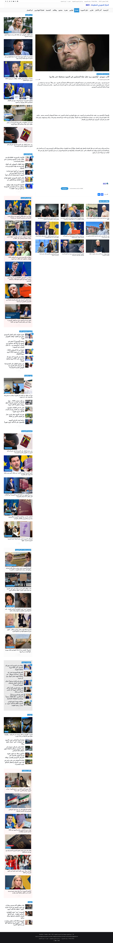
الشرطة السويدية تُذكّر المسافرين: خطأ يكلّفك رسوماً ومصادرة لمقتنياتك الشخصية (14, 696)
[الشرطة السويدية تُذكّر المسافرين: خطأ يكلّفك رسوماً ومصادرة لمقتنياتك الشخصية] (27, 696)
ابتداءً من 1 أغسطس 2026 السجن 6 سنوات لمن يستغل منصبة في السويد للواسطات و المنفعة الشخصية (19, 279)
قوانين (71, 10)
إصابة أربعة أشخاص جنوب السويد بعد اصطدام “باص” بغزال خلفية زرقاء (14, 742)
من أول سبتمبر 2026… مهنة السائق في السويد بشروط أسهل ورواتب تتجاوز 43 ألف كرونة (14, 402)
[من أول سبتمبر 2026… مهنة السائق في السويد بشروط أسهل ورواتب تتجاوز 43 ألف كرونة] (28, 402)
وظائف (55, 10)
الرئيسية (105, 10)
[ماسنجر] (99, 194)
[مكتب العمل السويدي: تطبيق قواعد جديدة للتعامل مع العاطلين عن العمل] (28, 179)
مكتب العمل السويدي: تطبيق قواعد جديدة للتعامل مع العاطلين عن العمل (14, 179)
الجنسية (48, 10)
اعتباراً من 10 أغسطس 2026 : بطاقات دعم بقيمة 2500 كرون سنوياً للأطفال (15, 352)
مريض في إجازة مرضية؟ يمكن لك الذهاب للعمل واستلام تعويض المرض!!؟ (14, 683)
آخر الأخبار (98, 10)
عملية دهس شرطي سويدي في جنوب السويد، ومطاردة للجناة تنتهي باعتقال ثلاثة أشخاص (14, 748)
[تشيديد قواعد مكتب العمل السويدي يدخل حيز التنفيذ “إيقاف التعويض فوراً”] (28, 336)
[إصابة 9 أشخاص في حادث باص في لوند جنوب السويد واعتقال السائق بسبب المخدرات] (28, 761)
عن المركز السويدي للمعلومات (77, 1)
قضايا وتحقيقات (105, 74)
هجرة (66, 10)
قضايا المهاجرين (39, 10)
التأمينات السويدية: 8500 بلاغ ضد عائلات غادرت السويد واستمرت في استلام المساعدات (14, 159)
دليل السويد (84, 10)
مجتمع (60, 10)
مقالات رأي (99, 74)
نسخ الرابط (64, 188)
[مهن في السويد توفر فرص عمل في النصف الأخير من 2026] (28, 415)
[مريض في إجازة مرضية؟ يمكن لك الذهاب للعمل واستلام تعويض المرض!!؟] (27, 682)
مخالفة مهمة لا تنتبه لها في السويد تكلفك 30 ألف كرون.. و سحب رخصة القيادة (14, 703)
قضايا (76, 10)
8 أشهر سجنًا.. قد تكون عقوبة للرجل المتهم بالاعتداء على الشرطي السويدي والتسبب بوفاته (14, 755)
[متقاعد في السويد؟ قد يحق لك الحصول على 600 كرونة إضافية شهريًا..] (28, 358)
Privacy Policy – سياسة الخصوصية (90, 1)
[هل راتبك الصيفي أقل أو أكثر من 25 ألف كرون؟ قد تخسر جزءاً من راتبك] (27, 689)
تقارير (91, 10)
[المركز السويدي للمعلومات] (56, 5)
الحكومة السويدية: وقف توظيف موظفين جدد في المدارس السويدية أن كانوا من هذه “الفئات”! (14, 186)
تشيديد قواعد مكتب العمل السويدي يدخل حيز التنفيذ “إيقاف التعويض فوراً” (14, 336)
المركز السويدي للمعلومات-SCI (103, 79)
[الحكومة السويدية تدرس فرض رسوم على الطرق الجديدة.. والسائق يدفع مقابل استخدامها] (72, 246)
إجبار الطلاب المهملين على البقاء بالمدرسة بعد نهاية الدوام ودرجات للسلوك (14, 166)
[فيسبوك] (102, 194)
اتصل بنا (69, 1)
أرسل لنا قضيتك (63, 1)
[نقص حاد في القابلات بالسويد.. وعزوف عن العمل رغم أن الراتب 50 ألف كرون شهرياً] (28, 409)
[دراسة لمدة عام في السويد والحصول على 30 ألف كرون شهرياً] (28, 421)
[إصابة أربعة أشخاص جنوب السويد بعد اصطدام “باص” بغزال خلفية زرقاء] (28, 741)
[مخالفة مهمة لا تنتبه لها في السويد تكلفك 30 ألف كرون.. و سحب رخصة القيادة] (27, 703)
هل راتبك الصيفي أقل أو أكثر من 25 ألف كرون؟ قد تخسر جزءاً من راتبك (15, 690)
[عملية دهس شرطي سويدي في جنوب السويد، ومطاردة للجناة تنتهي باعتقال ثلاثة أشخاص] (28, 748)
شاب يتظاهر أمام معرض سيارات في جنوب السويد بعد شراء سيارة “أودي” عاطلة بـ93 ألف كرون (14, 907)
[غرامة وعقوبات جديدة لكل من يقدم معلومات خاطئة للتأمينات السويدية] (97, 246)
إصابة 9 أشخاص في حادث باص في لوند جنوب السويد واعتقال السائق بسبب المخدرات (14, 762)
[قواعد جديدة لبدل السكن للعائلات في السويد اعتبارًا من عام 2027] (97, 210)
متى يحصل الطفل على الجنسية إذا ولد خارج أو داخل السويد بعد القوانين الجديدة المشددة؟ (14, 365)
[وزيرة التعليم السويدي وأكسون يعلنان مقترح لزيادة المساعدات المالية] (47, 246)
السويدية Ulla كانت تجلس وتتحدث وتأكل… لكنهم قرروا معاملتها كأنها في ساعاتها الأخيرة (14, 922)
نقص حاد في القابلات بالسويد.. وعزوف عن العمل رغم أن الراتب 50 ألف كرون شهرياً (14, 409)
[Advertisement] (72, 23)
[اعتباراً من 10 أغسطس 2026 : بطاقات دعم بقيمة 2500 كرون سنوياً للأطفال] (28, 351)
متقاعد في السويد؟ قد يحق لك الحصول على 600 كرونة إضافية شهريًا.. (15, 358)
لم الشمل (30, 10)
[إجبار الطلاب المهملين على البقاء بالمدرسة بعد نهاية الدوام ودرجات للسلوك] (28, 165)
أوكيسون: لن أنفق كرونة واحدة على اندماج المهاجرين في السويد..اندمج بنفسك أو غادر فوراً (14, 173)
